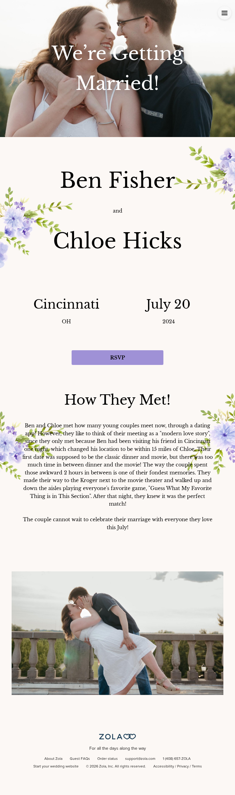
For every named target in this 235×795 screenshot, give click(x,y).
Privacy (183, 766)
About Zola (53, 759)
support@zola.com (140, 759)
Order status (107, 759)
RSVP (117, 358)
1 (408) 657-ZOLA (177, 759)
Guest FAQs (80, 759)
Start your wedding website (56, 766)
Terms (197, 766)
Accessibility (163, 766)
